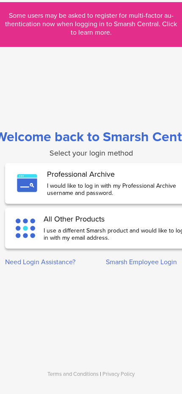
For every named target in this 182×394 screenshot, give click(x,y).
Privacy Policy (118, 374)
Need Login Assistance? (40, 262)
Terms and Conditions (73, 374)
